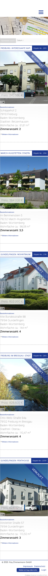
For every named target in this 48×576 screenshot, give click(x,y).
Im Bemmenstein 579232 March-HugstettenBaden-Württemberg (15, 223)
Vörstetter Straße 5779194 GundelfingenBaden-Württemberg (15, 530)
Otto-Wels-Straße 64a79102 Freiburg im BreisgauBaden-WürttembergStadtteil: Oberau (16, 427)
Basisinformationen (7, 107)
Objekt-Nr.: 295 (40, 48)
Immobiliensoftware (41, 575)
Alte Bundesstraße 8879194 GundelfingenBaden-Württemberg (14, 324)
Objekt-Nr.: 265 (40, 355)
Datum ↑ (20, 40)
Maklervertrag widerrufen (28, 570)
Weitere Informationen (10, 134)
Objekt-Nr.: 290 (40, 153)
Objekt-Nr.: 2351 (40, 460)
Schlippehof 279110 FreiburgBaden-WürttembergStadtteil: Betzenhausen (14, 120)
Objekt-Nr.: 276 (40, 254)
